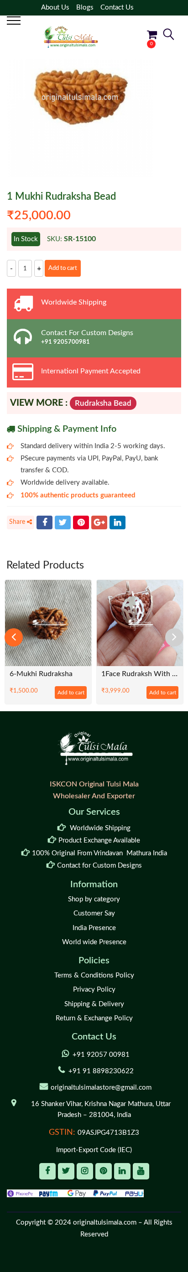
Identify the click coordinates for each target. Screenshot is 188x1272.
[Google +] (99, 522)
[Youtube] (141, 1171)
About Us (55, 7)
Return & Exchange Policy (94, 1018)
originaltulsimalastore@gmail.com (101, 1087)
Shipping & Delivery (94, 1004)
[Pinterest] (81, 522)
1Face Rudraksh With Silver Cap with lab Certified (139, 674)
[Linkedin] (122, 1171)
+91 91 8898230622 (101, 1071)
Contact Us (117, 7)
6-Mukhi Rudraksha (41, 674)
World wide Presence (94, 942)
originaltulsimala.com (104, 1222)
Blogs (85, 7)
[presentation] (14, 637)
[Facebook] (44, 522)
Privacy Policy (94, 989)
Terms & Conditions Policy (94, 975)
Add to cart (62, 268)
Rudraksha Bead (103, 403)
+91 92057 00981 (101, 1054)
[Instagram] (85, 1171)
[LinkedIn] (117, 522)
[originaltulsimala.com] (70, 36)
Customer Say (94, 913)
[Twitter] (63, 522)
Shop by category (94, 899)
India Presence (94, 928)
